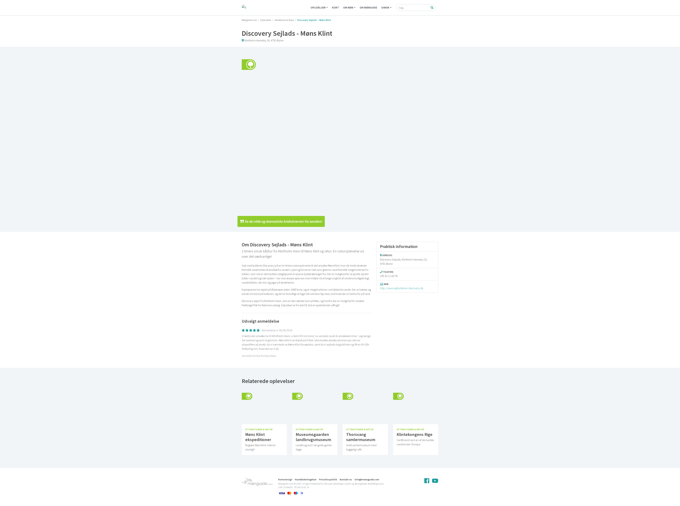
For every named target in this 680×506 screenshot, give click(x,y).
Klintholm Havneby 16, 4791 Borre (264, 40)
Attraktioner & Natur (284, 20)
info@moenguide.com (367, 479)
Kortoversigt (285, 479)
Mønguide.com (249, 20)
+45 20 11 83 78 (389, 276)
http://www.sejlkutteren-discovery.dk (401, 288)
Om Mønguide (368, 7)
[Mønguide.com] (244, 7)
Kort (335, 7)
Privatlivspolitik (328, 479)
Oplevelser (318, 7)
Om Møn (348, 7)
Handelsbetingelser (305, 479)
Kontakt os (346, 479)
